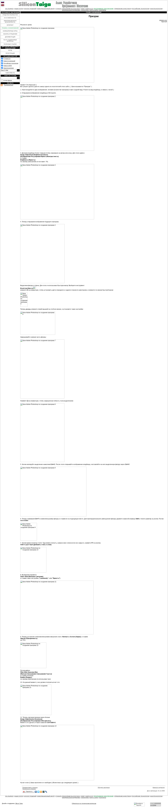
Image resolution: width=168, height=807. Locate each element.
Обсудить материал (104, 787)
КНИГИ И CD (89, 8)
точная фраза (7, 80)
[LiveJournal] (46, 791)
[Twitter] (38, 791)
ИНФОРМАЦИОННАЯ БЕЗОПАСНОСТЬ (10, 21)
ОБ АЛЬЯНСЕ (9, 8)
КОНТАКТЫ (102, 10)
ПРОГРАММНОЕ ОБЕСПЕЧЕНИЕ (103, 8)
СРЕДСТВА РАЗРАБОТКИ (10, 15)
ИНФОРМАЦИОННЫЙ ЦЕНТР (46, 8)
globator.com (163, 20)
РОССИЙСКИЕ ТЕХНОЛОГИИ (140, 8)
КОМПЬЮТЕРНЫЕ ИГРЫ (10, 31)
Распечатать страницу (29, 789)
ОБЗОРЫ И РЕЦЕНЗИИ (10, 34)
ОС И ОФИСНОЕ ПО (10, 17)
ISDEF (83, 8)
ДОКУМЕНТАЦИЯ (10, 37)
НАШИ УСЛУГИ (18, 8)
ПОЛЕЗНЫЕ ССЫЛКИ (10, 44)
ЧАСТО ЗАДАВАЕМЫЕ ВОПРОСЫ (10, 40)
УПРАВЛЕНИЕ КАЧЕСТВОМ (122, 8)
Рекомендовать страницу (30, 787)
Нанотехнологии (8, 68)
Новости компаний (9, 61)
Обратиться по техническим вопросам (84, 803)
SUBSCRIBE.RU (10, 72)
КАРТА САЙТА (94, 10)
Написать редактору (159, 787)
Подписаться (8, 85)
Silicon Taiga (19, 803)
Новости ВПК (7, 65)
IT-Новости (6, 58)
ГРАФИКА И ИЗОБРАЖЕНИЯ (10, 28)
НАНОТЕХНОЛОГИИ (156, 8)
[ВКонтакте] (36, 791)
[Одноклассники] (41, 791)
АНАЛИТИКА (85, 10)
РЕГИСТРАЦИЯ (10, 53)
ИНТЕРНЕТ (10, 25)
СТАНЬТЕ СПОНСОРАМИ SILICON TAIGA (68, 8)
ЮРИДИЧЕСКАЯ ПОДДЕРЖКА (71, 10)
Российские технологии (10, 63)
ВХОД (10, 50)
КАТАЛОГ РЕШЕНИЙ (30, 8)
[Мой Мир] (43, 791)
